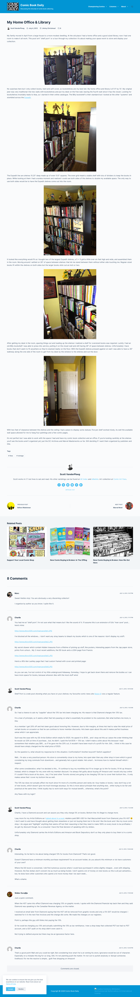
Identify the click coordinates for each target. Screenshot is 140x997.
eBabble (95, 479)
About (123, 6)
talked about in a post (55, 818)
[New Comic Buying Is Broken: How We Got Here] (113, 542)
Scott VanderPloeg (23, 689)
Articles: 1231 (70, 490)
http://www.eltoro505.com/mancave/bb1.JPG (33, 631)
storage (20, 456)
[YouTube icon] (81, 485)
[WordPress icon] (76, 485)
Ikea (10, 456)
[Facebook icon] (59, 485)
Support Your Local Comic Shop (20, 560)
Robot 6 (97, 694)
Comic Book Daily (32, 5)
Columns (112, 6)
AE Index (84, 479)
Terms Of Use (11, 984)
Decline (21, 989)
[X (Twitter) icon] (67, 485)
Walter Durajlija (21, 893)
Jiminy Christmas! (49, 28)
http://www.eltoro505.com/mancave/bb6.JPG (33, 667)
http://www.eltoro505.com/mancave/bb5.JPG (33, 656)
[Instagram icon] (72, 485)
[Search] (132, 6)
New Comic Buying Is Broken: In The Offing (68, 560)
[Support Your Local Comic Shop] (27, 542)
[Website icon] (63, 485)
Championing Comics (96, 6)
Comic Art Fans (119, 479)
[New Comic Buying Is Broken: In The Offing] (70, 542)
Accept (10, 989)
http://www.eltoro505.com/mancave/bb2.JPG (33, 642)
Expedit (27, 97)
